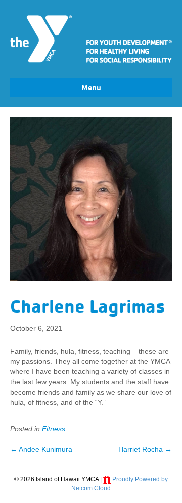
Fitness (53, 428)
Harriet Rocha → (145, 449)
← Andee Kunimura (41, 449)
